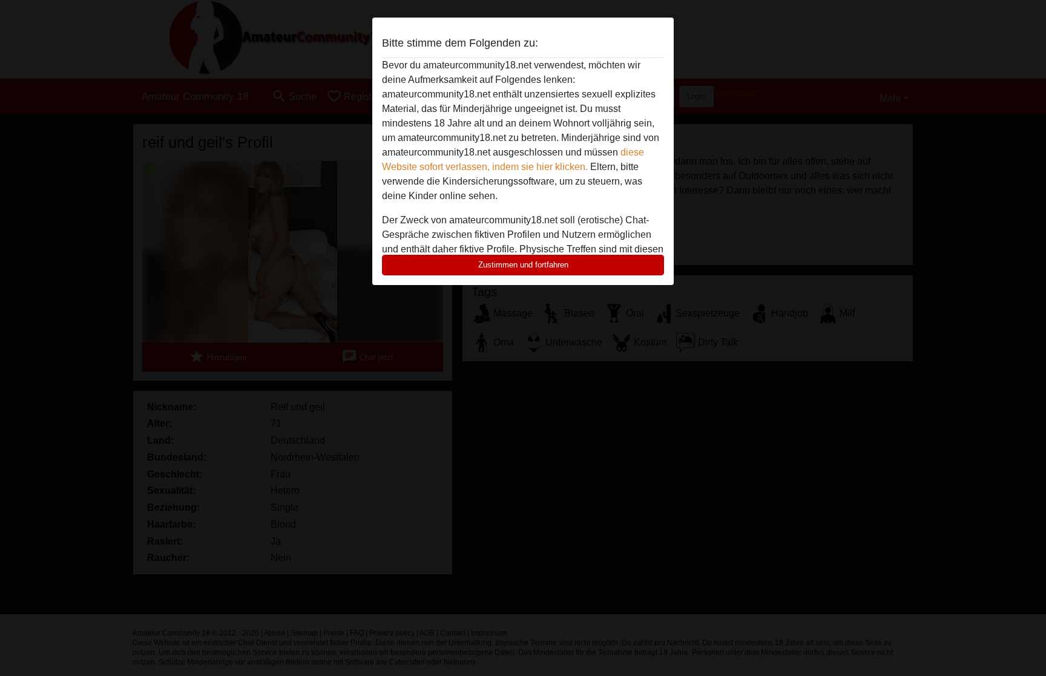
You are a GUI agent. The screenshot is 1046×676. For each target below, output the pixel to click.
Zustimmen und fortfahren (523, 264)
